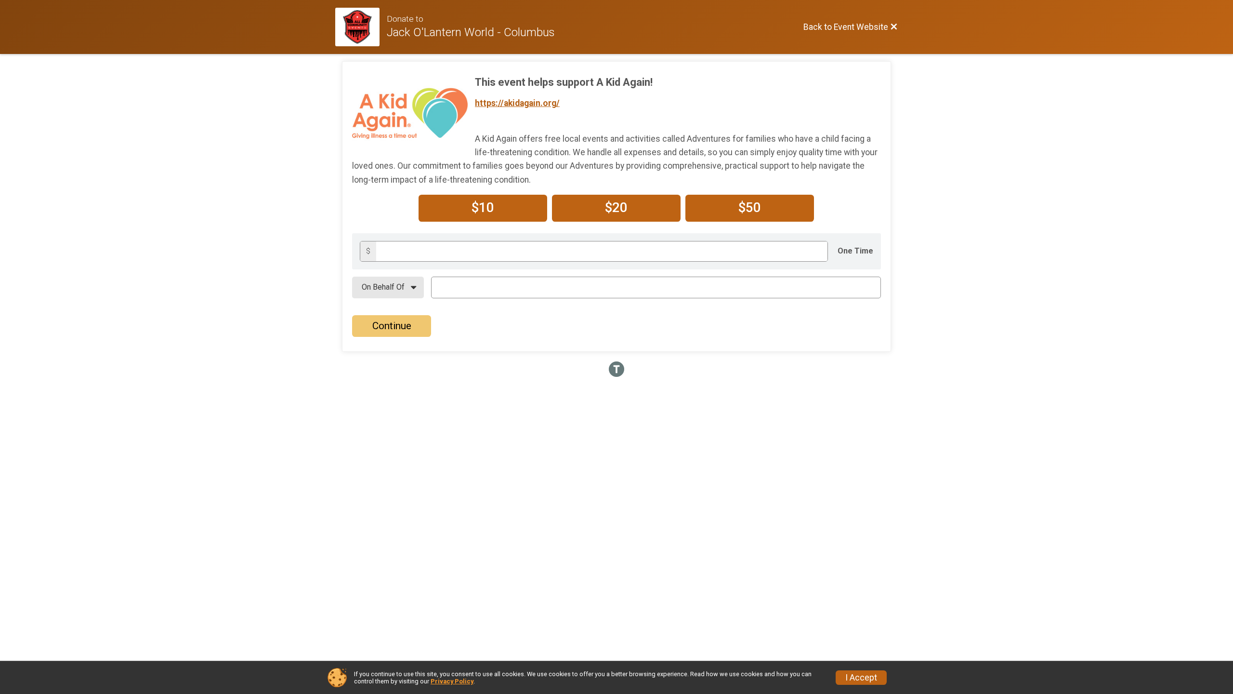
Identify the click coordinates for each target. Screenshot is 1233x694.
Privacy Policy (452, 681)
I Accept (861, 677)
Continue (391, 326)
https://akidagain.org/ (517, 103)
